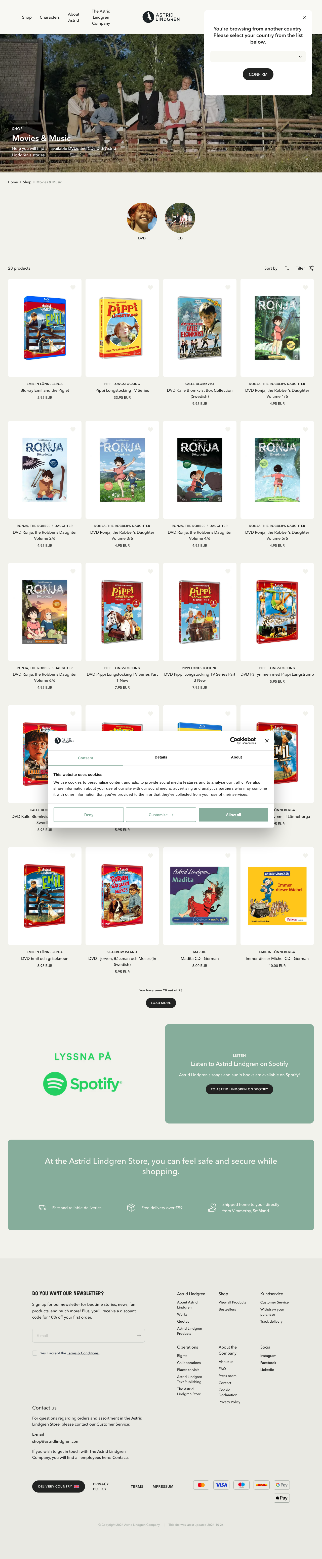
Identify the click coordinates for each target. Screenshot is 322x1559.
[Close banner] (267, 740)
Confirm (258, 74)
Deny (88, 814)
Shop (27, 17)
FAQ (222, 1368)
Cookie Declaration (228, 1392)
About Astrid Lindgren (187, 1305)
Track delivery (271, 1321)
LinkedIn (267, 1369)
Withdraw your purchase (272, 1312)
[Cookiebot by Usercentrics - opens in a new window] (234, 740)
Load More (161, 1003)
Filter (300, 268)
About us (226, 1361)
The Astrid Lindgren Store (189, 1391)
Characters (50, 17)
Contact (225, 1383)
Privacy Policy (229, 1402)
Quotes (183, 1321)
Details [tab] (161, 757)
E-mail (38, 1434)
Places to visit (188, 1369)
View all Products (232, 1302)
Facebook (268, 1362)
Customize (158, 814)
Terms (137, 1486)
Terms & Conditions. (83, 1353)
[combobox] (258, 56)
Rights (182, 1355)
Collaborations (189, 1362)
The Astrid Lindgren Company (101, 17)
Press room (227, 1375)
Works (182, 1314)
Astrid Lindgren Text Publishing (189, 1379)
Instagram (268, 1355)
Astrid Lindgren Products (189, 1331)
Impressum (162, 1486)
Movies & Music (49, 182)
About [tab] (236, 757)
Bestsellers (227, 1309)
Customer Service (274, 1302)
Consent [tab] (85, 758)
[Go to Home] (161, 17)
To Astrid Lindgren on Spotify (239, 1089)
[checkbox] (34, 1353)
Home (13, 182)
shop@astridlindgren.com (55, 1441)
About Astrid (73, 17)
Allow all (233, 814)
